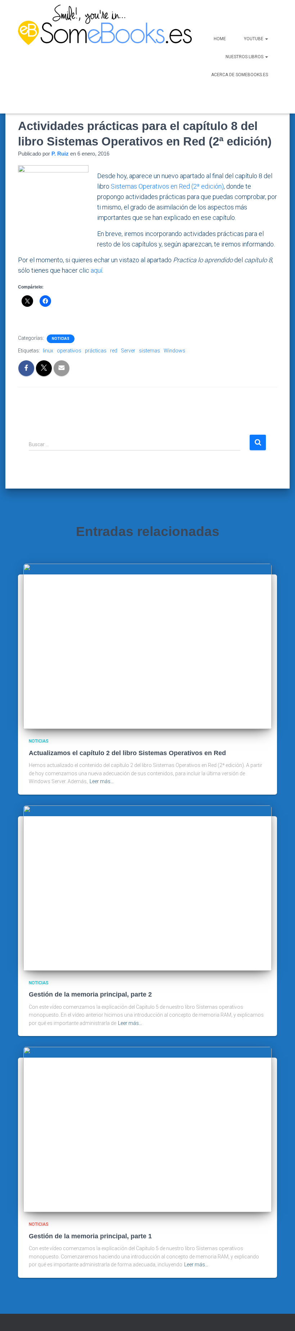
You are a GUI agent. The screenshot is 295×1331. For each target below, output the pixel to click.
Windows (174, 350)
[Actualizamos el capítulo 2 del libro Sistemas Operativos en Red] (147, 646)
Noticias (60, 339)
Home (220, 38)
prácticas (95, 350)
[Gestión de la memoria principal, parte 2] (147, 888)
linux (48, 350)
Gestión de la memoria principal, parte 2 (90, 994)
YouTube (254, 38)
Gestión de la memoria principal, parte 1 (90, 1236)
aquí (96, 270)
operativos (69, 350)
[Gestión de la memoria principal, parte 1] (147, 1129)
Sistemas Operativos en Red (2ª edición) (167, 186)
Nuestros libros (245, 56)
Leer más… (102, 781)
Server (128, 350)
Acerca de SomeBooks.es (239, 74)
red (113, 350)
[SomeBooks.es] (85, 57)
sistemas (149, 350)
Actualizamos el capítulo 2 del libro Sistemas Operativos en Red (127, 753)
